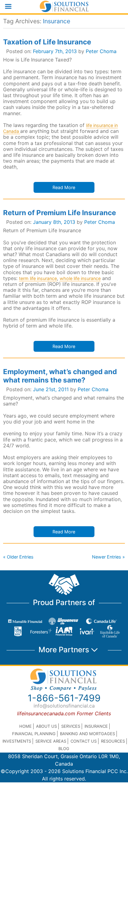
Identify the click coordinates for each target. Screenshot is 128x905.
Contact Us (84, 741)
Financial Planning (34, 733)
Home (25, 726)
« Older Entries (18, 556)
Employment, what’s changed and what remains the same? (60, 375)
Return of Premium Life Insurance (59, 212)
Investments (16, 741)
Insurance (96, 726)
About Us (46, 726)
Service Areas (50, 741)
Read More (64, 187)
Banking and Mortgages (87, 733)
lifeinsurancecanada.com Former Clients (64, 713)
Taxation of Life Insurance (47, 42)
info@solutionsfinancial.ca (64, 706)
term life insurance (38, 278)
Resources (113, 741)
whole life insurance (80, 278)
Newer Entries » (108, 556)
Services (70, 726)
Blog (63, 748)
